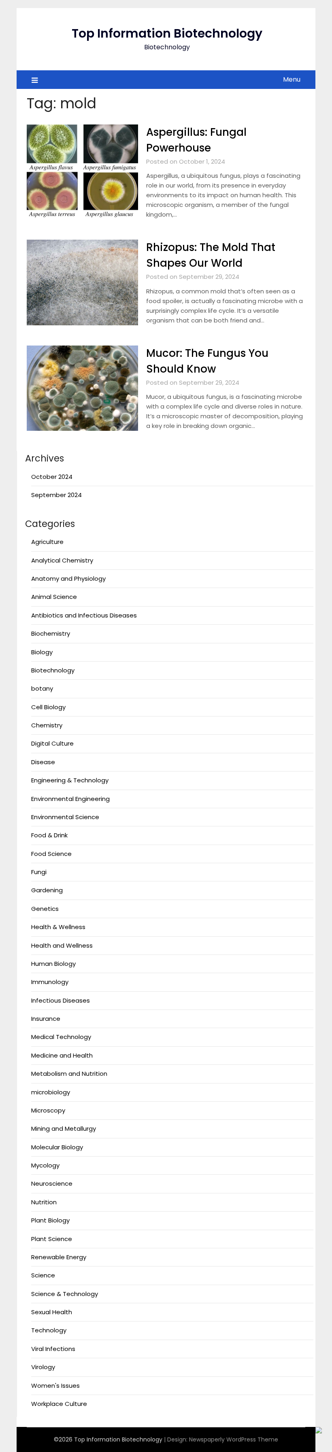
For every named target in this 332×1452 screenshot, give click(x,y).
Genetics (45, 908)
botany (42, 688)
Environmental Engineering (70, 798)
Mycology (45, 1165)
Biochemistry (50, 633)
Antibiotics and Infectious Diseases (84, 615)
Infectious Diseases (60, 1000)
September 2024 (56, 495)
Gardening (47, 890)
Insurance (45, 1018)
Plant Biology (50, 1220)
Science (43, 1275)
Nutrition (44, 1202)
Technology (48, 1330)
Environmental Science (65, 817)
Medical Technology (61, 1037)
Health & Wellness (58, 927)
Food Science (51, 853)
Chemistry (46, 725)
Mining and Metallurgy (63, 1128)
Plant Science (51, 1239)
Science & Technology (64, 1294)
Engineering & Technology (70, 780)
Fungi (39, 872)
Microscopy (48, 1110)
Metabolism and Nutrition (69, 1073)
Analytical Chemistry (62, 560)
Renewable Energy (58, 1257)
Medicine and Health (62, 1055)
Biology (42, 652)
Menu (291, 79)
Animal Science (54, 596)
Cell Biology (48, 707)
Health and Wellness (62, 945)
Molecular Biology (57, 1147)
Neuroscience (51, 1183)
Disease (43, 762)
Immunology (49, 982)
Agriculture (47, 541)
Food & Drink (49, 835)
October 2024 (51, 476)
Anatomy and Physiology (68, 578)
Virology (43, 1367)
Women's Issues (55, 1385)
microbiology (50, 1092)
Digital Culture (52, 743)
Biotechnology (52, 670)
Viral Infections (53, 1349)
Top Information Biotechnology (167, 33)
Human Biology (53, 963)
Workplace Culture (59, 1403)
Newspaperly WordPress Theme (233, 1439)
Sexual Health (51, 1312)
